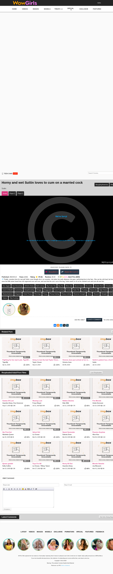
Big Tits (60, 286)
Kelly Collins (6, 466)
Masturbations (8, 294)
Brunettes (89, 286)
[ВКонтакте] (55, 325)
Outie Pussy (27, 294)
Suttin (4, 188)
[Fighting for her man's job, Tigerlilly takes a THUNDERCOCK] (16, 347)
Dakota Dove (67, 434)
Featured (89, 532)
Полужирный (4, 489)
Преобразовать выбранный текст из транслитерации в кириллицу (33, 489)
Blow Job (69, 286)
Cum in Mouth (8, 290)
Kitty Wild (65, 403)
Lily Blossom (96, 466)
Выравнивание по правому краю (20, 489)
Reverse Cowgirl (79, 294)
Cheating (108, 286)
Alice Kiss (95, 434)
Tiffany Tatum (45, 466)
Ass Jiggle (6, 286)
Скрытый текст (28, 489)
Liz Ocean (36, 434)
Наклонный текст (6, 489)
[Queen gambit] (16, 451)
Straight (104, 294)
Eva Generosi (18, 403)
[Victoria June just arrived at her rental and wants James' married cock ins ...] (76, 347)
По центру (17, 489)
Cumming (18, 290)
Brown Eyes (79, 286)
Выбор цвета (25, 489)
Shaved (96, 294)
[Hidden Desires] (76, 388)
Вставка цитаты (31, 489)
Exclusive (58, 532)
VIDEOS (32, 532)
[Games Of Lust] (16, 388)
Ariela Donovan (97, 403)
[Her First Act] (16, 420)
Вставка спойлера (36, 489)
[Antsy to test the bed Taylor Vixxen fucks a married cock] (46, 347)
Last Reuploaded (96, 372)
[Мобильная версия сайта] (2, 173)
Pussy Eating (54, 294)
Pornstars (69, 532)
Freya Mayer (36, 403)
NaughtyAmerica (102, 184)
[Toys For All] (46, 451)
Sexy (89, 294)
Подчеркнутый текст (9, 489)
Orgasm (18, 294)
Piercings (37, 294)
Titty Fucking (14, 298)
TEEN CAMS (10, 173)
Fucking (85, 290)
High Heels (103, 290)
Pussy (45, 294)
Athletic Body (29, 286)
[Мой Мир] (61, 325)
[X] (64, 325)
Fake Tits (76, 290)
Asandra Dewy (7, 403)
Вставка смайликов (23, 489)
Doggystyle (48, 290)
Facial (68, 290)
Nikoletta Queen (8, 434)
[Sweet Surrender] (76, 420)
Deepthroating (29, 290)
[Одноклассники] (58, 325)
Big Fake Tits (51, 286)
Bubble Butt (99, 286)
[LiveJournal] (67, 325)
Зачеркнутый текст (11, 489)
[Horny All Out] (76, 451)
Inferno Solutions (65, 565)
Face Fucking (59, 290)
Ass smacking (17, 286)
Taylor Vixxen (37, 362)
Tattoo (5, 298)
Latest (24, 532)
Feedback (100, 532)
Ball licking (40, 286)
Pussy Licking (66, 294)
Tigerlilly (5, 362)
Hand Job (93, 290)
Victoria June (67, 362)
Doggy (39, 290)
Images (40, 532)
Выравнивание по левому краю (14, 489)
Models (48, 532)
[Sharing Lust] (46, 388)
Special (79, 532)
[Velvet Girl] (46, 420)
